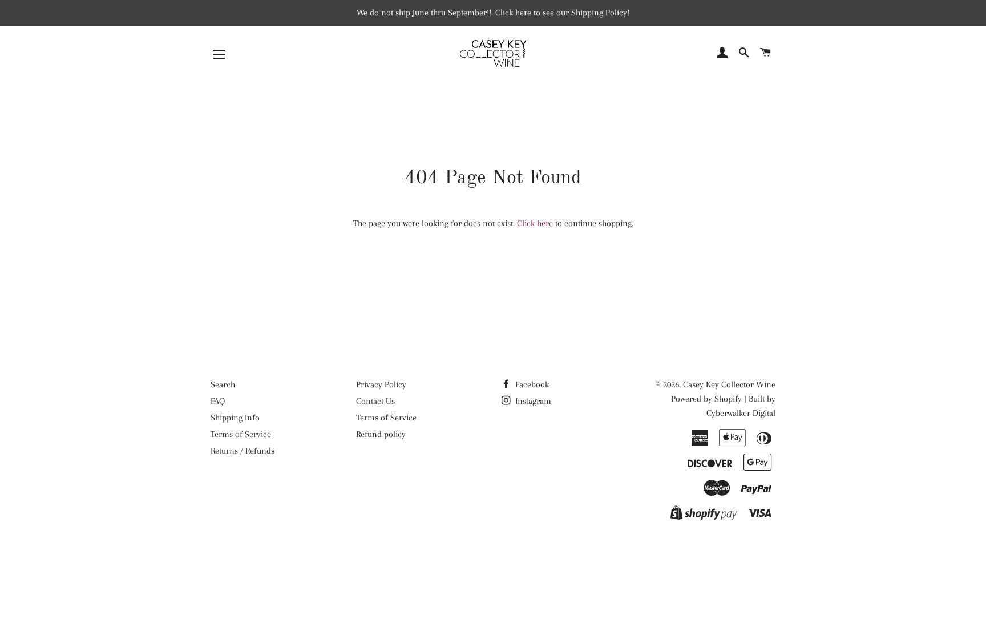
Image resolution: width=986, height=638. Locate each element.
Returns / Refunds (242, 451)
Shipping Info (235, 417)
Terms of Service (241, 434)
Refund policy (381, 434)
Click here (535, 223)
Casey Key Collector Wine (729, 384)
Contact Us (375, 401)
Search (223, 384)
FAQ (218, 401)
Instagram (532, 401)
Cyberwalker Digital (740, 413)
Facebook (531, 384)
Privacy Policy (381, 384)
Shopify (728, 399)
